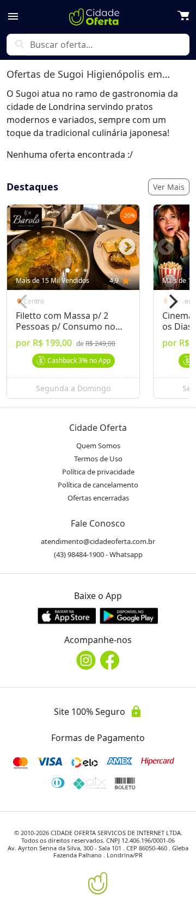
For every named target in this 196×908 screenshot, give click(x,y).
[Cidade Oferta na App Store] (67, 616)
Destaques (32, 186)
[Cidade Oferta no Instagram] (86, 660)
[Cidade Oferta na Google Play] (129, 616)
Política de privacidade (98, 472)
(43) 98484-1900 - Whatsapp (98, 554)
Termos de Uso (98, 459)
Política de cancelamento (98, 485)
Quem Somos (98, 445)
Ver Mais (169, 187)
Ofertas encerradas (98, 498)
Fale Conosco (98, 523)
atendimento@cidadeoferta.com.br (98, 541)
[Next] (172, 301)
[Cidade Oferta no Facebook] (110, 660)
